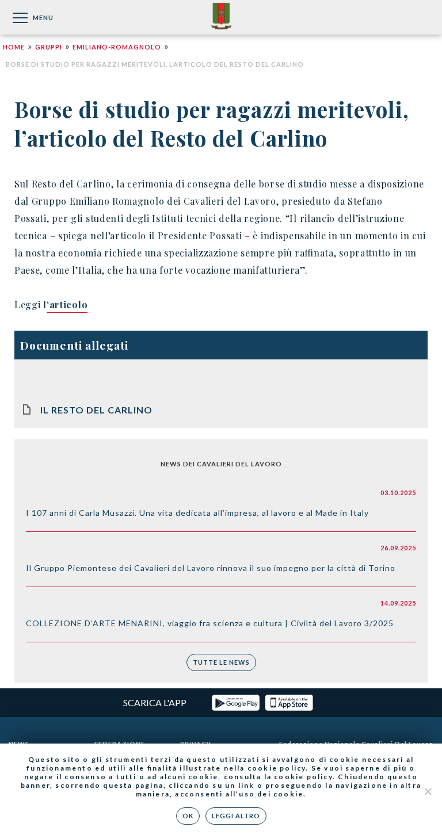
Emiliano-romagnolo (117, 47)
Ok (187, 815)
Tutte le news (221, 662)
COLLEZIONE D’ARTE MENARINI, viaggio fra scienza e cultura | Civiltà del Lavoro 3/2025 (210, 623)
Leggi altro (236, 815)
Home (14, 47)
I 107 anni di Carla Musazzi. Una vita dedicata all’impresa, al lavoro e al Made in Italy (197, 513)
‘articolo (67, 304)
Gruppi (48, 47)
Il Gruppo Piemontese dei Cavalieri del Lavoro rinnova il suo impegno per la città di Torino (210, 568)
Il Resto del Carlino (96, 409)
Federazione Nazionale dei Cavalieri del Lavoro (221, 17)
